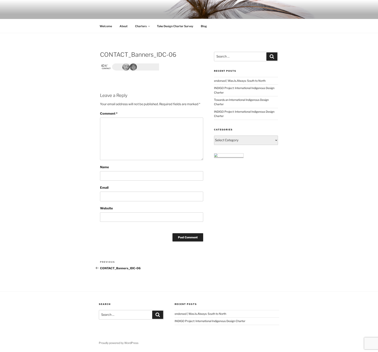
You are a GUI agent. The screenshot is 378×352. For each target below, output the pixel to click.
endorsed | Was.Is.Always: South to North (240, 80)
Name (104, 167)
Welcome (106, 26)
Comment (109, 113)
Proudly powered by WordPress (118, 343)
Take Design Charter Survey (175, 26)
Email (104, 187)
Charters (141, 26)
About (124, 26)
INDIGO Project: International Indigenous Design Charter (210, 321)
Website (106, 208)
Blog (204, 26)
